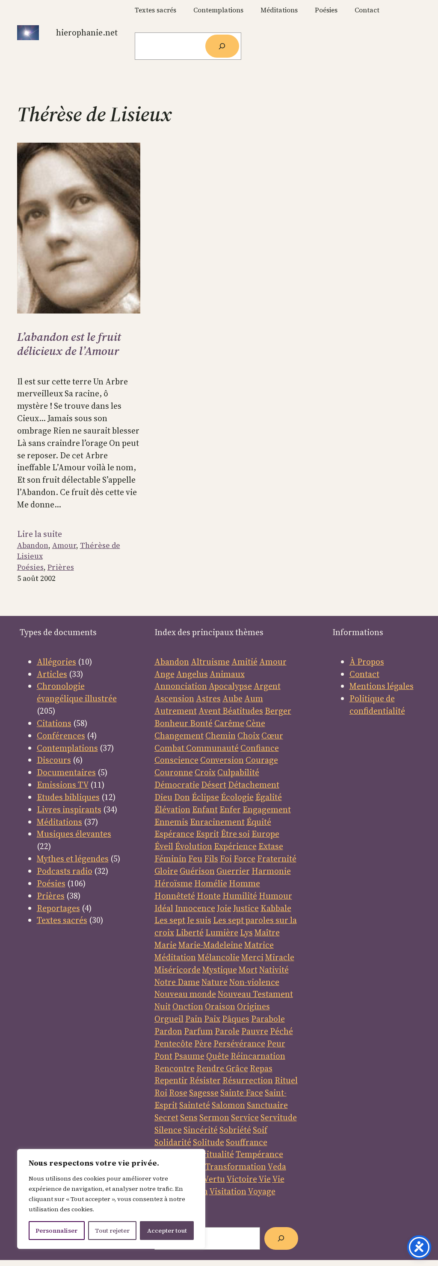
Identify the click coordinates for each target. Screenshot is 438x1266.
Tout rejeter (112, 1230)
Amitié (244, 661)
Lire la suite (39, 534)
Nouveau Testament (255, 993)
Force (244, 858)
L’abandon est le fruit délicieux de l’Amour (69, 344)
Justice (246, 908)
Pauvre (254, 1031)
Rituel (286, 1080)
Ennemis (171, 821)
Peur (276, 1043)
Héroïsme (173, 883)
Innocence (195, 908)
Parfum (198, 1031)
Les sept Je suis (182, 920)
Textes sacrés (62, 920)
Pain (193, 1018)
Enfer (230, 809)
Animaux (227, 674)
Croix (205, 772)
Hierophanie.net (87, 32)
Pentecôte (173, 1043)
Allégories (56, 661)
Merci (252, 957)
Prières (60, 567)
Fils (211, 858)
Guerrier (233, 870)
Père (203, 1043)
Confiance (259, 747)
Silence (168, 1129)
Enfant (205, 809)
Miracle (279, 957)
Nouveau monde (185, 993)
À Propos (366, 661)
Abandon (32, 545)
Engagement (267, 809)
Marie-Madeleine (210, 944)
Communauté (211, 747)
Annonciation (180, 686)
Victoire (241, 1178)
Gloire (166, 870)
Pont (163, 1055)
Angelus (192, 674)
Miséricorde (177, 969)
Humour (275, 895)
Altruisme (210, 661)
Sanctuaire (267, 1105)
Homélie (210, 883)
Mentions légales (381, 686)
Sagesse (204, 1092)
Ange (164, 674)
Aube (232, 698)
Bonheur (171, 723)
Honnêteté (174, 895)
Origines (253, 1006)
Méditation (175, 957)
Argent (267, 686)
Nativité (274, 969)
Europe (265, 833)
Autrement (175, 710)
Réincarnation (258, 1055)
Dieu (163, 797)
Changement (179, 735)
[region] (111, 1199)
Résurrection (247, 1080)
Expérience (235, 846)
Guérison (197, 870)
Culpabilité (238, 772)
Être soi (235, 833)
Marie (165, 944)
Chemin (220, 735)
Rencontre (174, 1068)
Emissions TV (63, 784)
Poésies (30, 567)
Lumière (221, 932)
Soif (260, 1129)
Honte (209, 895)
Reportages (58, 908)
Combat (169, 747)
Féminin (170, 858)
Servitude (278, 1117)
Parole (227, 1031)
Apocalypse (230, 686)
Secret (166, 1117)
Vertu (214, 1178)
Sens (189, 1117)
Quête (217, 1055)
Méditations (59, 821)
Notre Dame (177, 982)
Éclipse (205, 797)
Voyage (261, 1191)
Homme (244, 883)
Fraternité (276, 858)
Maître (267, 932)
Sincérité (200, 1129)
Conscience (176, 759)
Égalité (268, 797)
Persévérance (239, 1043)
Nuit (162, 1006)
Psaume (189, 1055)
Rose (178, 1092)
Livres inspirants (69, 809)
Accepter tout (167, 1230)
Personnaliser (56, 1230)
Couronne (173, 772)
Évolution (193, 846)
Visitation (227, 1191)
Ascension (174, 698)
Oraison (220, 1006)
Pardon (168, 1031)
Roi (160, 1092)
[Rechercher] (222, 46)
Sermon (214, 1117)
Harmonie (271, 870)
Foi (226, 858)
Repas (261, 1068)
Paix (212, 1018)
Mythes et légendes (73, 858)
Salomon (228, 1105)
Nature (214, 982)
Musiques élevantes (74, 833)
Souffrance (246, 1142)
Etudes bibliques (68, 797)
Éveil (163, 846)
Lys (246, 932)
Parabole (268, 1018)
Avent (210, 710)
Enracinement (217, 821)
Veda (276, 1166)
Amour (64, 545)
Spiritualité (212, 1154)
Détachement (253, 784)
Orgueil (168, 1018)
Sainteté (194, 1105)
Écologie (237, 797)
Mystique (219, 969)
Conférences (61, 735)
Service (245, 1117)
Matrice (259, 944)
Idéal (163, 908)
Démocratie (176, 784)
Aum (253, 698)
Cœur (272, 735)
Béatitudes (242, 710)
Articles (52, 674)
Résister (205, 1080)
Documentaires (66, 772)
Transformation (235, 1166)
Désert (213, 784)
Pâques (235, 1018)
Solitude (208, 1142)
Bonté (200, 723)
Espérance (174, 833)
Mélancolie (219, 957)
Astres (208, 698)
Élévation (172, 809)
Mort (248, 969)
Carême (229, 723)
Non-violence (254, 982)
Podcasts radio (64, 870)
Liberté (190, 932)
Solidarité (172, 1142)
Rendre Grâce (222, 1068)
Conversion (222, 759)
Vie (264, 1178)
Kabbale (275, 908)
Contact (364, 674)
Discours (54, 759)
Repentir (171, 1080)
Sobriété (235, 1129)
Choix (248, 735)
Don (182, 797)
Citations (54, 723)
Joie (224, 908)
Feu (195, 858)
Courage (262, 759)
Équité (258, 821)
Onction (187, 1006)
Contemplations (67, 747)
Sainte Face (241, 1092)
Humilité (239, 895)
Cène (255, 723)
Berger (278, 710)
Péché (281, 1031)
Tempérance (259, 1154)
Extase (270, 846)
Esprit (207, 833)
